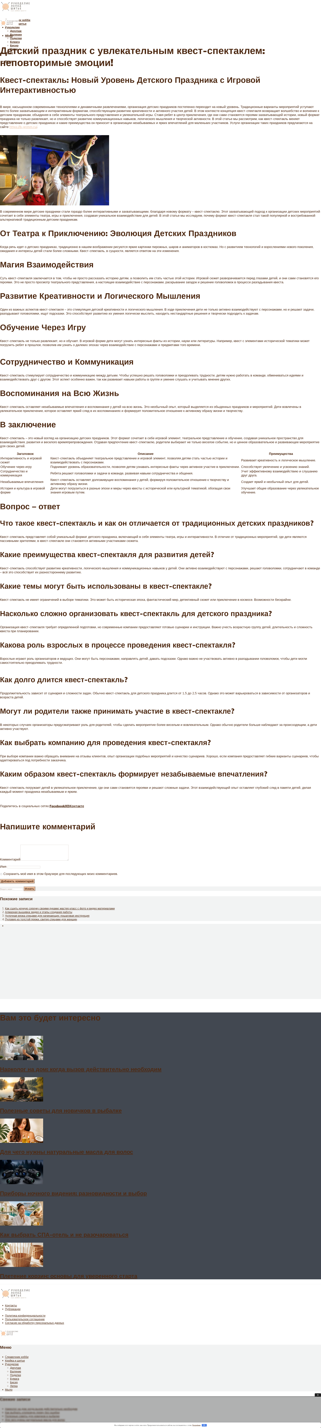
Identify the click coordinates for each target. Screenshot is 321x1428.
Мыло (8, 1389)
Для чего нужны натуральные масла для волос (66, 1151)
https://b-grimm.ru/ (23, 127)
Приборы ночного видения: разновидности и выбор (73, 1193)
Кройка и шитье (15, 1360)
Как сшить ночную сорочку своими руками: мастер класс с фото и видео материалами (60, 908)
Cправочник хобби (16, 1357)
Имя (3, 866)
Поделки (16, 38)
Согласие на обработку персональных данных (34, 1323)
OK (204, 1425)
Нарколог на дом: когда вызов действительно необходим (81, 1069)
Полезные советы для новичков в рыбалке (61, 1110)
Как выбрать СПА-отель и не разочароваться (64, 1234)
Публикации (12, 1309)
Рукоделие (12, 1364)
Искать (29, 888)
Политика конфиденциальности (25, 1315)
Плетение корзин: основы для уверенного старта (68, 1275)
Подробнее (196, 1425)
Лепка (14, 1386)
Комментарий (10, 859)
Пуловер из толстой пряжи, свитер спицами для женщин (41, 919)
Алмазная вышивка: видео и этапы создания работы (38, 912)
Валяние (16, 34)
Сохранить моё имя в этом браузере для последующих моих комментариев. (60, 874)
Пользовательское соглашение (25, 1319)
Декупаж (16, 31)
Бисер (14, 1382)
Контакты (11, 1305)
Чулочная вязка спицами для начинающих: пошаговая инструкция (47, 915)
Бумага (15, 42)
